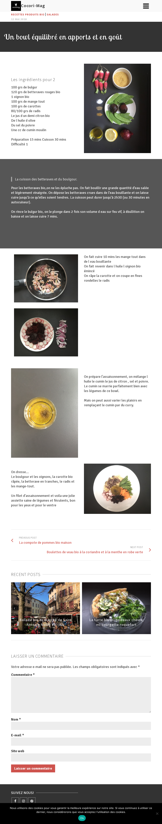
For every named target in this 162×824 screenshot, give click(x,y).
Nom (16, 719)
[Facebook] (15, 801)
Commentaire (23, 674)
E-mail (17, 735)
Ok (82, 818)
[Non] (157, 813)
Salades (53, 14)
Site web (17, 751)
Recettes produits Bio (27, 14)
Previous (14, 608)
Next (147, 608)
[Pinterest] (32, 801)
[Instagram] (23, 801)
